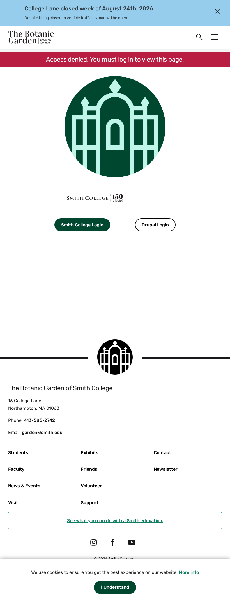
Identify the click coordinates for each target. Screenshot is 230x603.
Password (53, 275)
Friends (89, 469)
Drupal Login (155, 224)
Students (18, 452)
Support (89, 502)
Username (53, 244)
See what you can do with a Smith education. (115, 520)
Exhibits (89, 452)
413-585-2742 (39, 420)
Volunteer (91, 485)
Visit (13, 502)
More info (189, 572)
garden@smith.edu (42, 432)
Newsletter (166, 469)
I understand (115, 587)
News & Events (24, 485)
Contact (162, 452)
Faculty (16, 469)
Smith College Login (82, 224)
